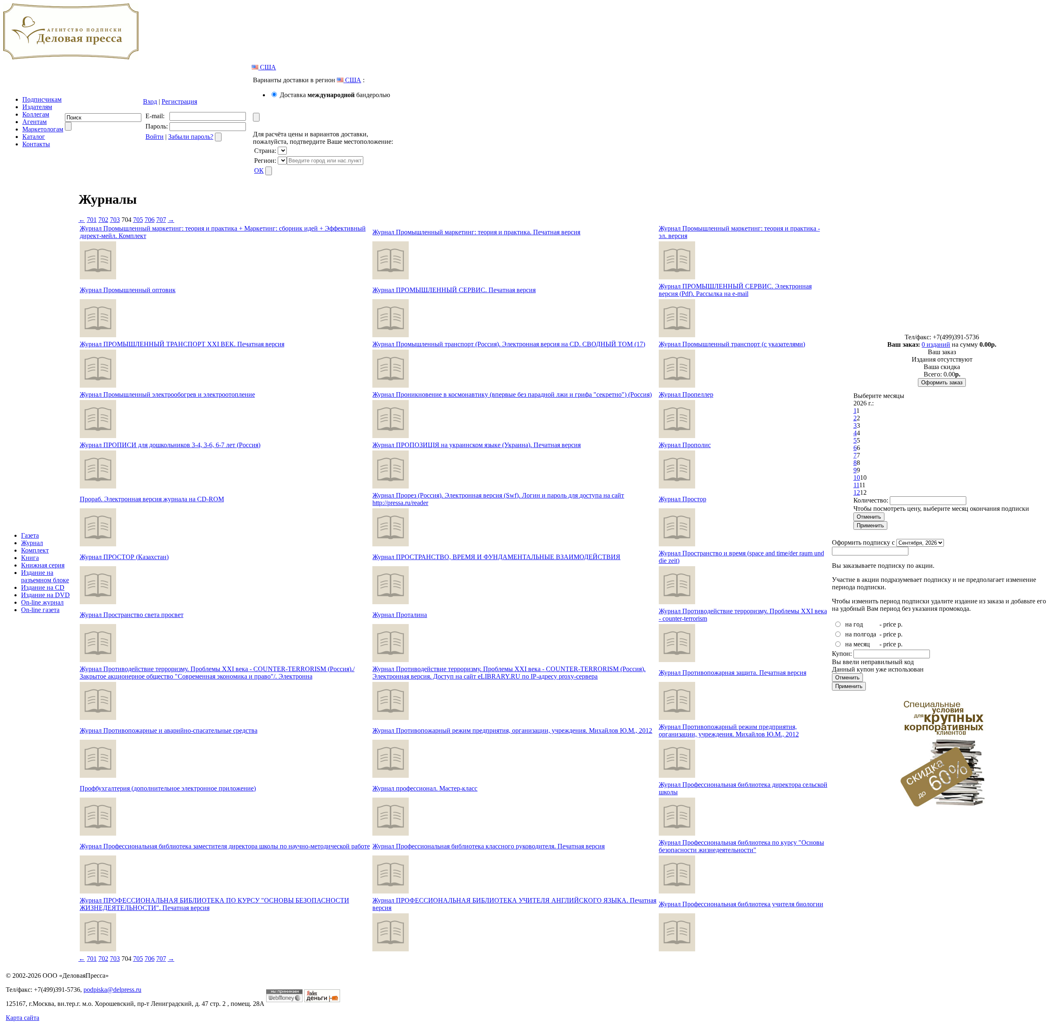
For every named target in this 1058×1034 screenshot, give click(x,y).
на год (854, 624)
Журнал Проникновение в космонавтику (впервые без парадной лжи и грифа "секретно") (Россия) (512, 394)
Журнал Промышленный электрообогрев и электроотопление (167, 394)
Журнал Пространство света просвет (131, 614)
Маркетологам (42, 129)
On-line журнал (42, 602)
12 (856, 492)
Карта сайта (22, 1017)
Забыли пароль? (190, 136)
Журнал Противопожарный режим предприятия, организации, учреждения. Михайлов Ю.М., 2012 (512, 730)
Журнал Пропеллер (686, 394)
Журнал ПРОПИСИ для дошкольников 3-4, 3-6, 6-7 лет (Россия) (170, 444)
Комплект (35, 550)
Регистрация (179, 101)
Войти (154, 136)
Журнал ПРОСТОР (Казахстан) (124, 556)
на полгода (860, 634)
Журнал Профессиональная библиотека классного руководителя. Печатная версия (488, 846)
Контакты (36, 144)
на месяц (857, 644)
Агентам (34, 121)
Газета (30, 535)
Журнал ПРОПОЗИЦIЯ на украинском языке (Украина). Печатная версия (476, 444)
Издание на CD (42, 587)
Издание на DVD (45, 594)
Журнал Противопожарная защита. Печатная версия (732, 672)
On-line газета (40, 609)
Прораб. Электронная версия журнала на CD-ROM (152, 499)
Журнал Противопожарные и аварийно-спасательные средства (168, 730)
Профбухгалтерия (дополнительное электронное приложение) (168, 788)
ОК (259, 170)
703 (115, 219)
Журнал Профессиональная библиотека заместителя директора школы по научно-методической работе (225, 846)
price (889, 624)
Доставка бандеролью (335, 94)
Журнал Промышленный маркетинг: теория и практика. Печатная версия (476, 232)
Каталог (33, 136)
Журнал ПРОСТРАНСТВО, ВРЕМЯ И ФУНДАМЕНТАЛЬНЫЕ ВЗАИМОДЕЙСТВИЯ (496, 556)
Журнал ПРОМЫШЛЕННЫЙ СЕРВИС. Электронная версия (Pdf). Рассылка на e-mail (735, 290)
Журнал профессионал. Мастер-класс (424, 788)
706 (150, 219)
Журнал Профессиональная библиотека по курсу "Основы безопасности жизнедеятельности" (741, 846)
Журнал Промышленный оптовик (128, 289)
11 (856, 484)
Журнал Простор (682, 499)
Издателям (37, 106)
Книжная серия (42, 565)
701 (92, 219)
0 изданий (936, 344)
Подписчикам (42, 99)
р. (900, 624)
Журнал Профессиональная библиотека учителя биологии (741, 904)
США (267, 67)
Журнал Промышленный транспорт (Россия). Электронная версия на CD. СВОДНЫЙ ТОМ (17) (508, 344)
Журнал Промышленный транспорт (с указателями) (732, 344)
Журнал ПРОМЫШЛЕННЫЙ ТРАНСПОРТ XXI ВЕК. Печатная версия (182, 344)
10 (856, 477)
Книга (30, 557)
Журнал (32, 542)
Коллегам (35, 114)
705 (138, 219)
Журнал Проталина (399, 614)
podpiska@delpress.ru (112, 989)
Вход (150, 101)
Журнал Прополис (685, 444)
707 (161, 219)
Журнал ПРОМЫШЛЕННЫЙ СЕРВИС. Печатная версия (454, 289)
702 (103, 219)
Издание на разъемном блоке (45, 576)
